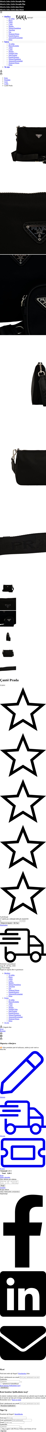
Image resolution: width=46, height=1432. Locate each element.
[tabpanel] (23, 998)
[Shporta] (23, 74)
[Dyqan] (23, 1036)
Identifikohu (19, 1414)
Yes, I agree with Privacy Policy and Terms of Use (19, 1429)
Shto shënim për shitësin (8, 1179)
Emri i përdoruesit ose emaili (9, 1377)
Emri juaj (3, 1418)
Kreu (6, 78)
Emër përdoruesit (6, 1420)
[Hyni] (1, 72)
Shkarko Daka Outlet (12, 1)
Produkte (7, 80)
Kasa (1, 1175)
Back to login (16, 1400)
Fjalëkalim (3, 1379)
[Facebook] (23, 1267)
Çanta (6, 84)
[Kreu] (23, 1033)
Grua (6, 82)
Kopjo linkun (4, 1189)
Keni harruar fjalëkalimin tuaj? (10, 1385)
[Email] (23, 1365)
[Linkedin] (23, 1319)
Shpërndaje (4, 925)
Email (2, 1422)
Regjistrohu (22, 1373)
